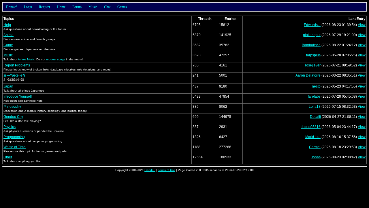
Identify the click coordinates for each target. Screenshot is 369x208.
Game (8, 45)
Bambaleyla (311, 45)
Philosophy (12, 107)
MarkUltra (313, 137)
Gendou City (13, 117)
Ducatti (315, 117)
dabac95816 (311, 127)
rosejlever (313, 65)
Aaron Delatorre (308, 75)
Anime (8, 35)
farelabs (314, 96)
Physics (9, 127)
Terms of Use (166, 170)
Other (7, 157)
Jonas (316, 157)
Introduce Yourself (17, 96)
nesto (316, 86)
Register (44, 7)
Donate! (11, 7)
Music (93, 7)
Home (61, 7)
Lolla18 (315, 107)
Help (7, 25)
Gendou (149, 170)
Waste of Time (14, 147)
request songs (55, 59)
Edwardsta (312, 25)
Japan (8, 86)
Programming (14, 137)
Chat (107, 7)
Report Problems (16, 65)
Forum (77, 7)
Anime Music (26, 59)
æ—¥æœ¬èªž (14, 75)
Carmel (315, 147)
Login (28, 7)
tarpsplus (313, 55)
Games (122, 7)
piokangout (312, 35)
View (362, 25)
